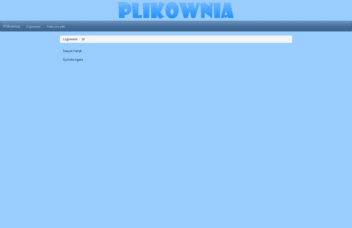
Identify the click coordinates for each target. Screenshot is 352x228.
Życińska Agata (73, 59)
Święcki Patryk (72, 51)
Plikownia (11, 26)
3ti (83, 39)
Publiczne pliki (56, 26)
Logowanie (33, 26)
